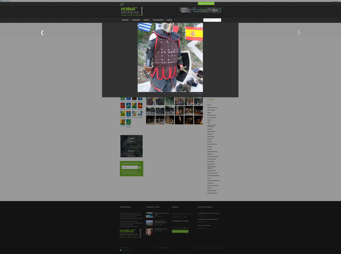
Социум (169, 20)
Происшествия (158, 20)
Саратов (122, 3)
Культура (146, 20)
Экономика (136, 20)
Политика (125, 20)
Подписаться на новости (206, 3)
